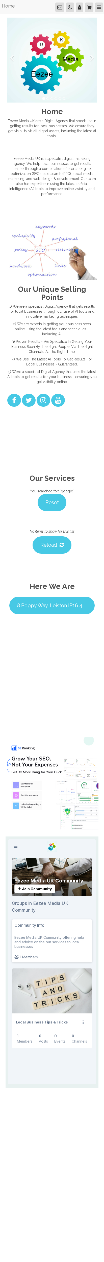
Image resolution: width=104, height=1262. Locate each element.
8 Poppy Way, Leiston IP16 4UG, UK (52, 591)
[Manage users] (82, 7)
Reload (50, 535)
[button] (11, 76)
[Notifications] (64, 7)
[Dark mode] (73, 7)
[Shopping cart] (90, 7)
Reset (52, 496)
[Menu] (99, 7)
